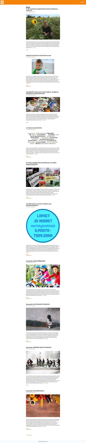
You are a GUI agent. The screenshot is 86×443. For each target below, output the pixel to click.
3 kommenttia (29, 429)
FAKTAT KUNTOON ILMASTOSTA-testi (38, 55)
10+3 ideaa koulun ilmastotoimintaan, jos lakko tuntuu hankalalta (41, 163)
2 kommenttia (29, 255)
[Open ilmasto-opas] (2, 2)
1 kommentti (29, 86)
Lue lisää (34, 47)
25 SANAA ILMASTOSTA (34, 128)
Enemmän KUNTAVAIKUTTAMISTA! (38, 304)
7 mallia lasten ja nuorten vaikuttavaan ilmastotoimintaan (38, 204)
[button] (76, 2)
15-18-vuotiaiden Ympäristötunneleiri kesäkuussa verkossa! (42, 9)
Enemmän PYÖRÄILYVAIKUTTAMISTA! (38, 347)
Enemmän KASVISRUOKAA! (35, 391)
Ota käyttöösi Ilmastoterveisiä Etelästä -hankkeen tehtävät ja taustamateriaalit (42, 92)
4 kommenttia (29, 198)
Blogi (28, 85)
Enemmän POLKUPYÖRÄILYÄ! (35, 261)
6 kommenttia (29, 298)
